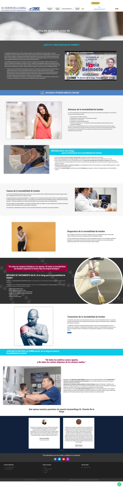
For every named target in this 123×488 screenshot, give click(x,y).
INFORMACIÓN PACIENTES (77, 9)
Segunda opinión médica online (62, 93)
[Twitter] (59, 459)
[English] (116, 8)
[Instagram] (67, 459)
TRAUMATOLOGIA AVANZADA (50, 9)
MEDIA (83, 8)
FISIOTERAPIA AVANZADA (57, 9)
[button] (119, 484)
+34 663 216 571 (99, 9)
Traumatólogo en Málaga (8, 36)
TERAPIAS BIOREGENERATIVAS (67, 8)
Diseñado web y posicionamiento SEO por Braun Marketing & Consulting (84, 479)
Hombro (25, 36)
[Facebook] (55, 459)
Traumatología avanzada (18, 36)
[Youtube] (63, 459)
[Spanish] (117, 8)
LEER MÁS (69, 332)
